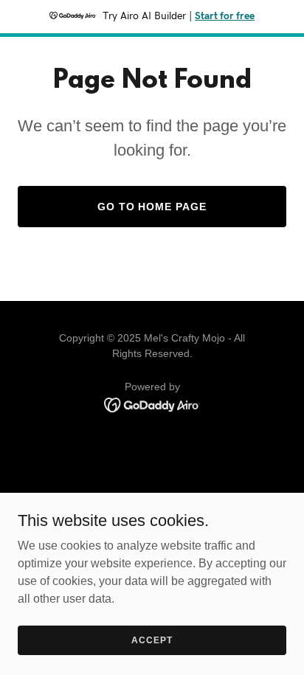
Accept (151, 639)
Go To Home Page (152, 206)
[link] (152, 404)
